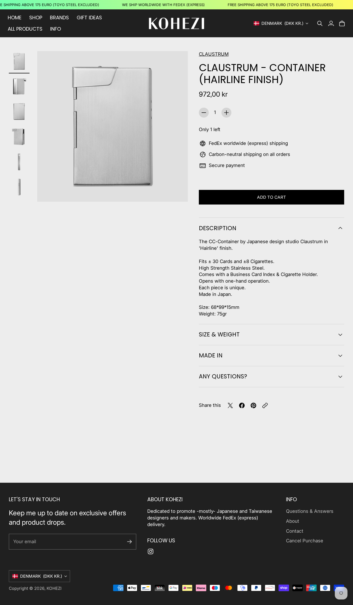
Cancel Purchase (304, 540)
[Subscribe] (129, 541)
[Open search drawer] (319, 23)
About (292, 521)
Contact (294, 531)
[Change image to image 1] (19, 61)
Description (217, 228)
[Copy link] (265, 405)
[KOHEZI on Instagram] (150, 551)
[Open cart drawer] (341, 23)
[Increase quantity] (226, 113)
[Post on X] (230, 405)
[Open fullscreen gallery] (177, 191)
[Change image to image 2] (19, 86)
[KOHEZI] (176, 23)
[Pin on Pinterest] (253, 405)
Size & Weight (219, 334)
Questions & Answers (309, 511)
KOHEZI (54, 588)
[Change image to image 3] (19, 111)
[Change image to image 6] (19, 187)
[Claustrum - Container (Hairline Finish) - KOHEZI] (112, 126)
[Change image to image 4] (19, 136)
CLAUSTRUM (214, 54)
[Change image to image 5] (19, 162)
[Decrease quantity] (204, 113)
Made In (211, 355)
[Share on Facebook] (242, 405)
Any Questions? (223, 376)
